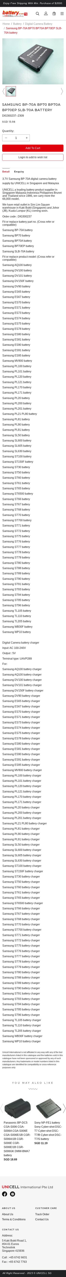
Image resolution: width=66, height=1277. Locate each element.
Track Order (42, 1214)
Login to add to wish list (32, 157)
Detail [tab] (6, 171)
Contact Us (42, 1219)
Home (6, 23)
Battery (17, 23)
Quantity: (8, 130)
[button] (4, 91)
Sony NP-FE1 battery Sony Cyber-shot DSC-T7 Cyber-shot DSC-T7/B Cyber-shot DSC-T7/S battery (48, 1130)
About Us (7, 1214)
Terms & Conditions (14, 1219)
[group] (11, 91)
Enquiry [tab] (19, 171)
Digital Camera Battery (38, 23)
